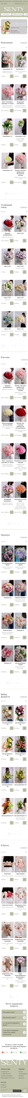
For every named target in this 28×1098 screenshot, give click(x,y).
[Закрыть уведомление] (27, 1094)
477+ (7, 1052)
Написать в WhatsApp (6, 1075)
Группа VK (3, 1084)
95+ (25, 1052)
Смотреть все (23, 42)
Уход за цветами (23, 1073)
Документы (21, 1078)
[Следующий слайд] (27, 27)
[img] (14, 1062)
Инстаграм (3, 1087)
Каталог (21, 1071)
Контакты (21, 1075)
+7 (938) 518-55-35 (19, 3)
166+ (16, 1052)
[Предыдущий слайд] (1, 27)
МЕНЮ (5, 3)
